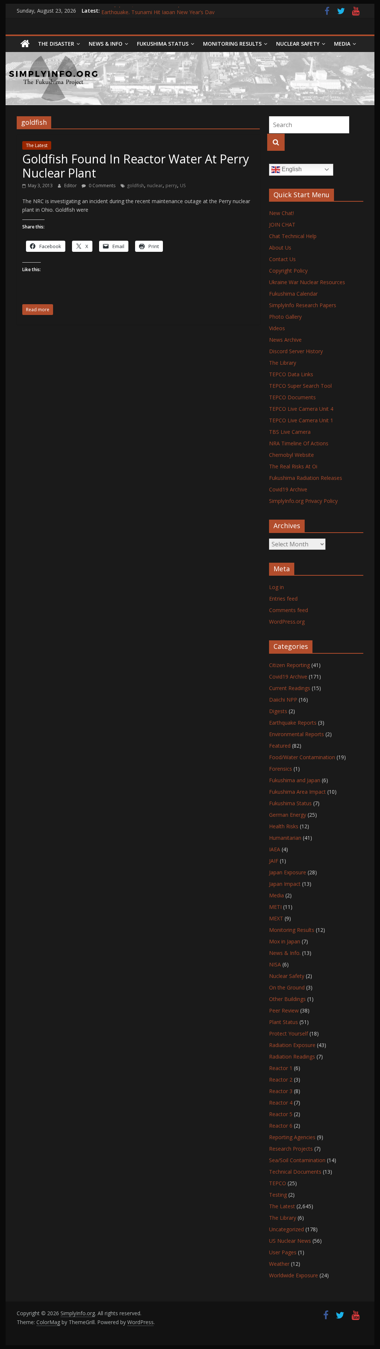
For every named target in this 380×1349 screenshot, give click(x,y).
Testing (278, 1194)
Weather (279, 1263)
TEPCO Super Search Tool (300, 385)
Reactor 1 (280, 1068)
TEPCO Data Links (291, 374)
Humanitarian (285, 837)
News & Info (105, 43)
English (291, 169)
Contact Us (282, 259)
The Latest (37, 145)
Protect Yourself (288, 1033)
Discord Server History (296, 351)
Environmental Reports (296, 734)
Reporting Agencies (292, 1137)
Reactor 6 (280, 1125)
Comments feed (288, 610)
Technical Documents (295, 1171)
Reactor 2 (280, 1079)
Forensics (280, 768)
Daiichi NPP (283, 699)
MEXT (276, 918)
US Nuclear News (290, 1240)
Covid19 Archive (288, 489)
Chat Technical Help (293, 236)
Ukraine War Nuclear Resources (307, 282)
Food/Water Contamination (302, 757)
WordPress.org (287, 621)
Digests (278, 711)
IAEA (274, 849)
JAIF (273, 860)
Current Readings (289, 688)
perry (171, 185)
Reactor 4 (280, 1102)
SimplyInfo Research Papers (302, 305)
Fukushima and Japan (294, 780)
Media (276, 895)
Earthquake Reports (293, 722)
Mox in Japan (284, 941)
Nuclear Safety (298, 43)
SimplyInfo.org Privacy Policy (303, 500)
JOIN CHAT (282, 224)
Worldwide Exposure (293, 1275)
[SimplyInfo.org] (25, 44)
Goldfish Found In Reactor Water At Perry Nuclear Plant (135, 166)
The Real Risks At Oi (293, 466)
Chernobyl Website (291, 454)
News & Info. (285, 952)
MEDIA (342, 43)
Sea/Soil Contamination (297, 1160)
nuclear (155, 185)
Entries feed (283, 598)
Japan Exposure (287, 872)
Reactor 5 (280, 1114)
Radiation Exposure (292, 1045)
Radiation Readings (292, 1056)
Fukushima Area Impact (297, 791)
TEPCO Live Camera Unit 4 (301, 408)
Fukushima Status (163, 43)
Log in (276, 587)
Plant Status (283, 1021)
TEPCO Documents (292, 397)
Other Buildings (287, 998)
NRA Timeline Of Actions (298, 443)
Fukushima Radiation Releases (305, 477)
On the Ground (287, 987)
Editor (71, 185)
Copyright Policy (288, 270)
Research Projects (291, 1148)
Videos (277, 328)
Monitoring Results (232, 43)
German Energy (287, 814)
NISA (275, 964)
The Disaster (56, 43)
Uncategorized (286, 1229)
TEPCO (277, 1183)
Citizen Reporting (289, 665)
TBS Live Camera (290, 431)
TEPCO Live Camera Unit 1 (301, 420)
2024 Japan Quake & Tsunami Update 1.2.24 (154, 10)
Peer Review (284, 1010)
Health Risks (283, 826)
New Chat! (281, 213)
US (183, 185)
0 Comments (101, 185)
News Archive (285, 339)
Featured (280, 745)
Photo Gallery (285, 316)
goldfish (135, 185)
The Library (282, 362)
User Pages (283, 1252)
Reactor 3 (280, 1091)
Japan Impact (285, 883)
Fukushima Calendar (293, 293)
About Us (280, 247)
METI (275, 906)
